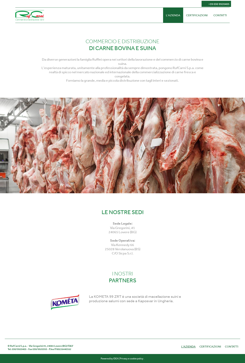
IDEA (115, 358)
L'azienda (173, 15)
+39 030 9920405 (218, 4)
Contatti (220, 15)
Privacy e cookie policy (131, 358)
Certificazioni (197, 15)
